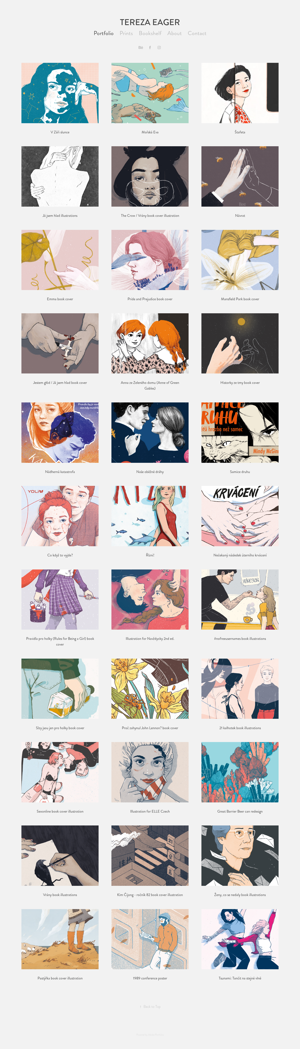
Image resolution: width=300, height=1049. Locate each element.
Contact (197, 33)
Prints (126, 33)
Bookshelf (150, 33)
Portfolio (104, 33)
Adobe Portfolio (156, 1035)
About (174, 33)
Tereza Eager (150, 22)
